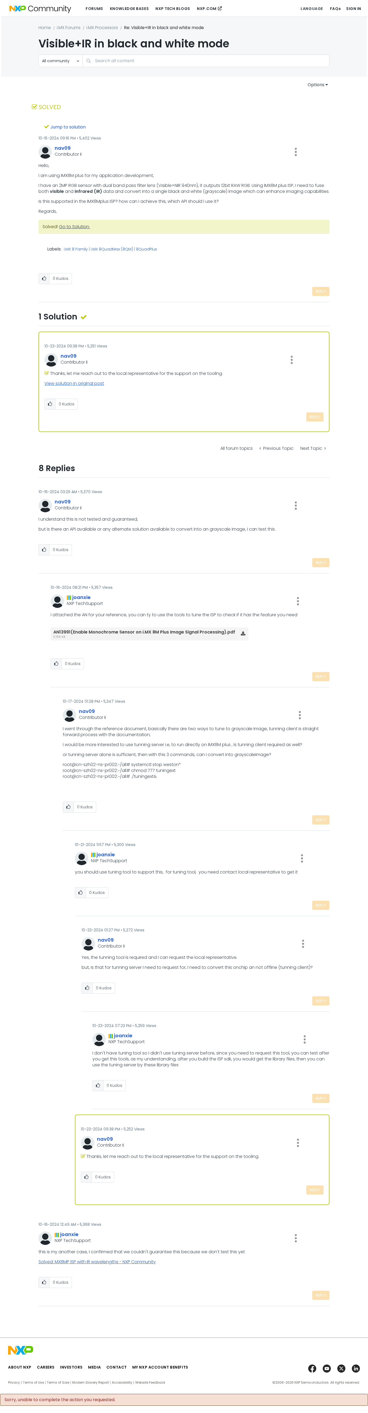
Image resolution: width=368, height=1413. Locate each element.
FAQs (335, 8)
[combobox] (205, 60)
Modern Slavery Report (90, 1382)
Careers (46, 1367)
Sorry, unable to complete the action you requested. (60, 1400)
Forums (94, 8)
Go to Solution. (74, 227)
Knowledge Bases (129, 8)
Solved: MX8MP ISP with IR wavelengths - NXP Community (97, 1262)
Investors (71, 1367)
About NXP (20, 1367)
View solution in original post (74, 383)
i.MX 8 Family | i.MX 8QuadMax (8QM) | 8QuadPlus (110, 249)
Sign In (353, 8)
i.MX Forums (69, 28)
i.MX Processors (102, 28)
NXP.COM (207, 8)
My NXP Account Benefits (160, 1367)
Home (45, 28)
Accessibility (122, 1382)
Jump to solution (68, 127)
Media (94, 1367)
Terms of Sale (58, 1382)
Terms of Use (33, 1382)
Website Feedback (150, 1382)
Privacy (14, 1382)
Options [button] (316, 85)
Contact (116, 1367)
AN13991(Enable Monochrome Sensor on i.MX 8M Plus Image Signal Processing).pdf (144, 632)
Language (312, 8)
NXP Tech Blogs (172, 8)
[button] (296, 152)
